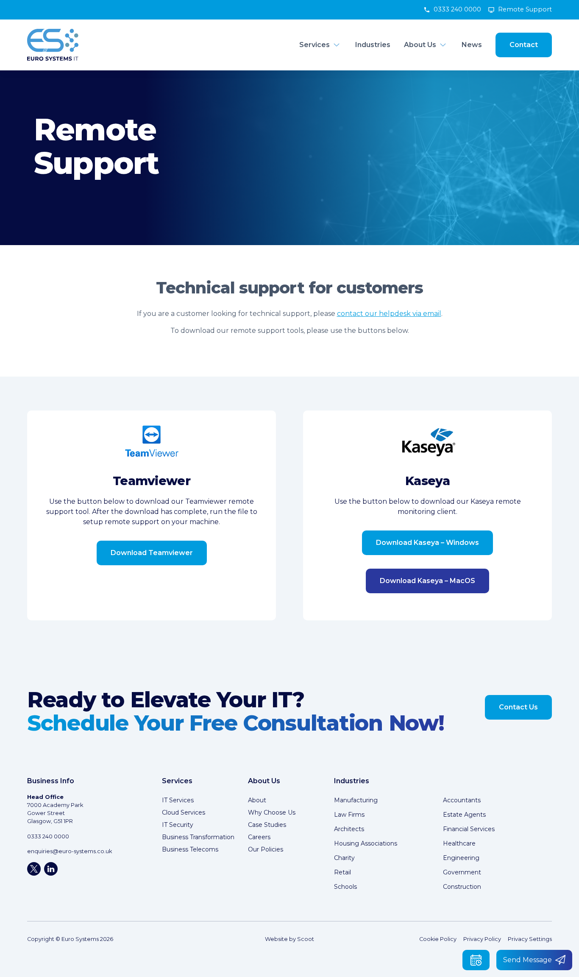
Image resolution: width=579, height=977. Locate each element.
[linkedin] (51, 869)
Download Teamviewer (152, 553)
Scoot (305, 939)
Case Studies (267, 825)
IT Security (177, 825)
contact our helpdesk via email (389, 314)
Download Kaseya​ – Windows (427, 543)
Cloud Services (183, 812)
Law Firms (349, 814)
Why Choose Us (271, 812)
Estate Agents (464, 814)
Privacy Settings (530, 939)
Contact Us (518, 707)
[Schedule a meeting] (476, 960)
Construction (462, 886)
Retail (342, 872)
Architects (349, 829)
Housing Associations (365, 843)
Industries (372, 45)
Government (462, 872)
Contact (523, 45)
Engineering (461, 858)
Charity (344, 858)
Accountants (462, 800)
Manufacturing (356, 800)
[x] (34, 869)
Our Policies (265, 849)
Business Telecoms (190, 849)
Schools (345, 886)
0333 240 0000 (457, 9)
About (257, 800)
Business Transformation (198, 837)
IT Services (178, 800)
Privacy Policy (482, 939)
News (472, 45)
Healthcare (459, 843)
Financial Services (469, 829)
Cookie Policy (438, 939)
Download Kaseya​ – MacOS (427, 581)
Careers (259, 837)
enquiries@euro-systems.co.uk (69, 851)
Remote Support (525, 9)
